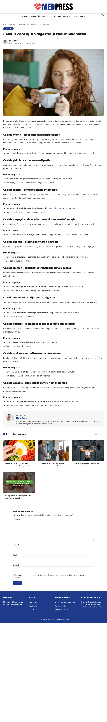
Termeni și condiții (61, 609)
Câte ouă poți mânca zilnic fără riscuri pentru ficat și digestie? (17, 465)
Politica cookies (60, 606)
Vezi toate (98, 434)
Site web (16, 565)
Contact (32, 609)
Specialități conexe (62, 16)
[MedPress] (53, 7)
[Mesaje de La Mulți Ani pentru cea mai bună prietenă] (19, 482)
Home (24, 16)
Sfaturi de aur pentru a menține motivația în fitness (86, 465)
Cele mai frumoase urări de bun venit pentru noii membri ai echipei (53, 465)
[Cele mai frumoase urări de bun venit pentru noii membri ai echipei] (53, 450)
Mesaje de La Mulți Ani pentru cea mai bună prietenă (18, 497)
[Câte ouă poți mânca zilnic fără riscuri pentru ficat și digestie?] (19, 450)
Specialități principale (40, 16)
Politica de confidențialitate (65, 602)
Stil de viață (79, 16)
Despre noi (33, 602)
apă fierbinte (54, 208)
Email (15, 555)
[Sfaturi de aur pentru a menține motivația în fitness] (88, 450)
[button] (102, 16)
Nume (16, 545)
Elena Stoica (14, 41)
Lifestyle (12, 24)
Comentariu (18, 519)
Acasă (5, 24)
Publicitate (33, 606)
